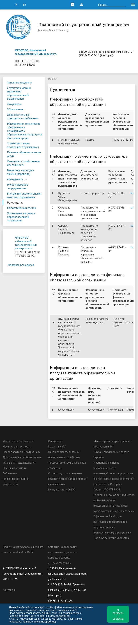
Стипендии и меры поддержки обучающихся (23, 145)
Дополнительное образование (22, 457)
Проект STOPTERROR (107, 489)
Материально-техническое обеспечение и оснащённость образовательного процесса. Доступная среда (25, 131)
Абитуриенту (15, 179)
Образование (15, 109)
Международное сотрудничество (17, 186)
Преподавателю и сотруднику (21, 452)
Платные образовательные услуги (24, 154)
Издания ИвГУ (57, 446)
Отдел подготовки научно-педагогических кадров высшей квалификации (67, 478)
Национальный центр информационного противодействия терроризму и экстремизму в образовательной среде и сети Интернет (113, 473)
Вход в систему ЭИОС (61, 489)
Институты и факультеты (18, 441)
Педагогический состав (21, 208)
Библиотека (10, 473)
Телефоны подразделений (19, 462)
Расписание (55, 441)
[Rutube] (110, 568)
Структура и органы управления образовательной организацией (19, 93)
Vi (16, 4)
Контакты (9, 590)
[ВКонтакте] (96, 568)
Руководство (15, 202)
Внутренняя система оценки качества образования (24, 195)
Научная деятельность (17, 446)
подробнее (62, 615)
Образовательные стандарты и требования (22, 116)
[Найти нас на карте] (90, 4)
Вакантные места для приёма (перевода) (20, 172)
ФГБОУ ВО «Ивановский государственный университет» (36, 52)
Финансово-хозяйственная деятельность (23, 163)
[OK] (103, 568)
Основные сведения (19, 82)
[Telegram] (117, 568)
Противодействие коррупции (111, 538)
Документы (14, 104)
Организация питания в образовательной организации (21, 216)
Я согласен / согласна (118, 614)
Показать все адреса (21, 265)
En (24, 4)
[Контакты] (72, 4)
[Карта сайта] (81, 4)
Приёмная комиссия (15, 468)
